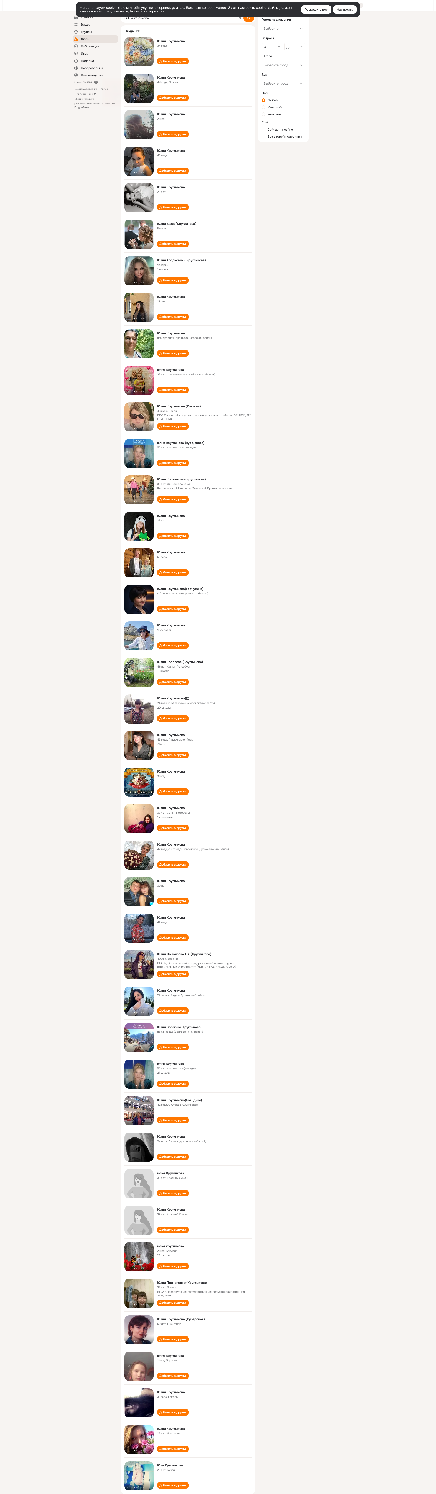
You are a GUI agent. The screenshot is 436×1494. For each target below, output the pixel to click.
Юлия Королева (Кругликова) (180, 662)
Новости (80, 94)
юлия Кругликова (170, 1173)
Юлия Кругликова (171, 41)
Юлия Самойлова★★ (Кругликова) (184, 954)
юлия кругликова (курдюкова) (181, 443)
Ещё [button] (90, 94)
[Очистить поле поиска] (240, 18)
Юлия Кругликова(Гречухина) (180, 589)
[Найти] (248, 18)
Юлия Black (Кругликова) (176, 224)
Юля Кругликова (170, 1465)
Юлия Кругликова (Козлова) (179, 406)
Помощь (104, 89)
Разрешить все (316, 9)
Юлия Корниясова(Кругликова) (181, 479)
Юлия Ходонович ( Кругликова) (181, 260)
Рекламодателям (85, 89)
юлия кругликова (170, 370)
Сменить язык (83, 82)
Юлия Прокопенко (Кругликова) (182, 1283)
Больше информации (147, 11)
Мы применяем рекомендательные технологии (94, 103)
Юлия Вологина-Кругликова (179, 1027)
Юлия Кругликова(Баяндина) (179, 1100)
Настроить (345, 9)
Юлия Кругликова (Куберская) (181, 1319)
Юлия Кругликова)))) (173, 698)
